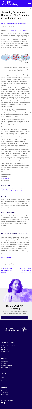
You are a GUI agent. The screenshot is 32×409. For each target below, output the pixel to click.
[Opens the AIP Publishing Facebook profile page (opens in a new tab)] (4, 403)
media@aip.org (5, 178)
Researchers (4, 361)
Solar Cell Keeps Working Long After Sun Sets (6, 270)
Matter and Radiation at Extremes (11, 23)
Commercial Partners (6, 367)
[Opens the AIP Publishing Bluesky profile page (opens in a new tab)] (2, 403)
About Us (3, 377)
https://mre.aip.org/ (6, 257)
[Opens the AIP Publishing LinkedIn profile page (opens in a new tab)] (7, 403)
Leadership (4, 380)
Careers (3, 379)
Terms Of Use (4, 392)
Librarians (4, 363)
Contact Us (4, 390)
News (24, 23)
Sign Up (14, 317)
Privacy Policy (5, 394)
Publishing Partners (6, 365)
